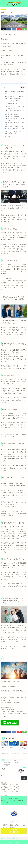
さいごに (7, 136)
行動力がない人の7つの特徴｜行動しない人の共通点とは (14, 107)
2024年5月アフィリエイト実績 (9, 788)
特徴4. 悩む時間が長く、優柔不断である (15, 119)
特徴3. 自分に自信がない (13, 116)
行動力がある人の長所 (12, 101)
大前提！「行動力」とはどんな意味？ (14, 92)
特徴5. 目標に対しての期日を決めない (15, 123)
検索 (2, 775)
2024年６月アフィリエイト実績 (10, 786)
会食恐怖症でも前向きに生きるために (11, 798)
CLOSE (22, 87)
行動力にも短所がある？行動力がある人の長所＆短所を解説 (14, 97)
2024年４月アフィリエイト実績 (10, 789)
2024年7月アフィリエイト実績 (9, 784)
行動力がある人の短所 (12, 103)
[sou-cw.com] (14, 5)
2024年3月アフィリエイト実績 (9, 791)
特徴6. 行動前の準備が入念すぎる (15, 126)
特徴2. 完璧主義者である (13, 114)
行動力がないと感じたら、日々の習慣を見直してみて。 (14, 132)
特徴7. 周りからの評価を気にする (15, 128)
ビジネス (3, 9)
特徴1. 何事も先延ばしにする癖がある (15, 111)
